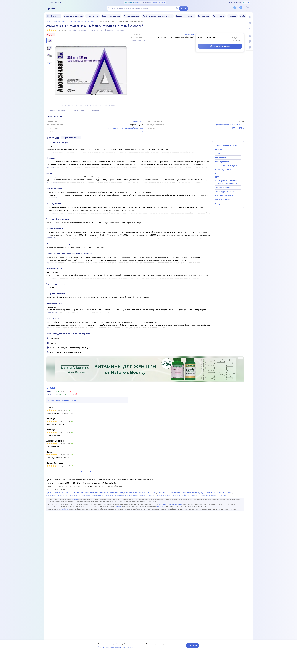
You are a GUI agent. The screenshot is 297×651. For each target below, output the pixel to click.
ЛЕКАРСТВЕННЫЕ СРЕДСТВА (60, 21)
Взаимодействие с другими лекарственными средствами (227, 182)
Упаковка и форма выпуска (226, 165)
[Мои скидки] (249, 23)
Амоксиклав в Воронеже (132, 493)
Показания (219, 149)
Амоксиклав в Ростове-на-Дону (192, 493)
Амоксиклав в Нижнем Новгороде (169, 493)
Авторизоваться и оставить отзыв (62, 400)
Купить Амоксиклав (53, 493)
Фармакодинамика (222, 187)
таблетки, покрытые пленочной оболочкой (125, 128)
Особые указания (222, 161)
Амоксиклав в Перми (130, 495)
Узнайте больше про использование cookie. (115, 647)
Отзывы (95, 110)
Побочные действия (223, 170)
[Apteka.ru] (54, 8)
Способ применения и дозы (226, 145)
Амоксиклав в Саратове (94, 495)
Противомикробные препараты (79, 21)
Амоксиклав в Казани (146, 495)
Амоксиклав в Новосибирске (113, 493)
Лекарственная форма (224, 195)
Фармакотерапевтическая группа (225, 175)
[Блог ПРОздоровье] (249, 29)
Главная (49, 21)
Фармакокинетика (222, 200)
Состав (217, 153)
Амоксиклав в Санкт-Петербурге (72, 493)
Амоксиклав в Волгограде (77, 495)
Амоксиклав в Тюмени (224, 493)
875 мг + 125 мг (238, 128)
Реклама (241, 358)
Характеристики (57, 110)
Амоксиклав (93, 21)
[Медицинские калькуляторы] (249, 35)
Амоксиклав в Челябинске (180, 495)
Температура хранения (224, 191)
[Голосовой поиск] (177, 8)
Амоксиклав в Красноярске (113, 495)
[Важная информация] (249, 41)
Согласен (192, 645)
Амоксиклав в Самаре (162, 495)
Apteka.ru (74, 500)
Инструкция (78, 110)
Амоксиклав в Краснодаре (93, 493)
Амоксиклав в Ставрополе (199, 495)
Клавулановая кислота (221, 124)
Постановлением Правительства (170, 504)
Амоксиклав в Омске (149, 493)
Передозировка (221, 204)
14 (142, 131)
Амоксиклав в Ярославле (217, 495)
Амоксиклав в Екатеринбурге (56, 495)
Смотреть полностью (69, 138)
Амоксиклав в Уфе (210, 493)
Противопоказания (222, 157)
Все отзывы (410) (87, 472)
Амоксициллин (238, 124)
